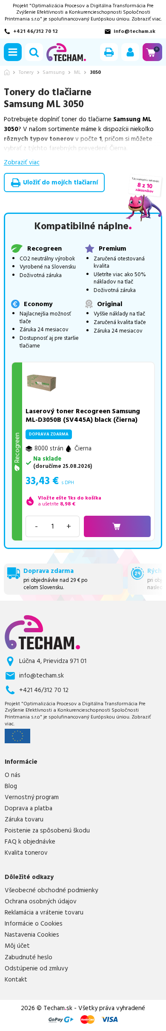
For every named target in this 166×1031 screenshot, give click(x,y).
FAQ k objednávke (30, 842)
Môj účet (17, 946)
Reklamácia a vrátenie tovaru (44, 912)
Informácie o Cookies (34, 924)
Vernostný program (32, 797)
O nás (12, 775)
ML (77, 72)
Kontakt (16, 980)
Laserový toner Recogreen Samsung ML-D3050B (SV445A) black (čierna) (83, 415)
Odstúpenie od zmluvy (36, 968)
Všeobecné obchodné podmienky (51, 890)
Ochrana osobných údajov (41, 901)
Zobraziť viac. (147, 19)
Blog (11, 786)
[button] (13, 52)
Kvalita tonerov (26, 853)
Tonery (26, 72)
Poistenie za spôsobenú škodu (47, 831)
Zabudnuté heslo (28, 957)
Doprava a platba (28, 808)
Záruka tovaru (24, 819)
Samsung (54, 72)
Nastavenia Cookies (32, 935)
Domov (7, 72)
